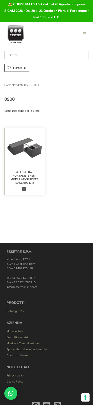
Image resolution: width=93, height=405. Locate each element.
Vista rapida (24, 164)
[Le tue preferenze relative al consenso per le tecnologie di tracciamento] (85, 397)
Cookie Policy (14, 381)
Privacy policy (15, 375)
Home (7, 84)
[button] (10, 393)
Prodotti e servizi (17, 337)
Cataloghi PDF (15, 311)
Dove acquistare (17, 355)
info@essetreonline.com (21, 287)
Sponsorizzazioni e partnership (26, 349)
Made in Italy (14, 331)
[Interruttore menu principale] (84, 34)
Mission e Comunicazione (22, 343)
